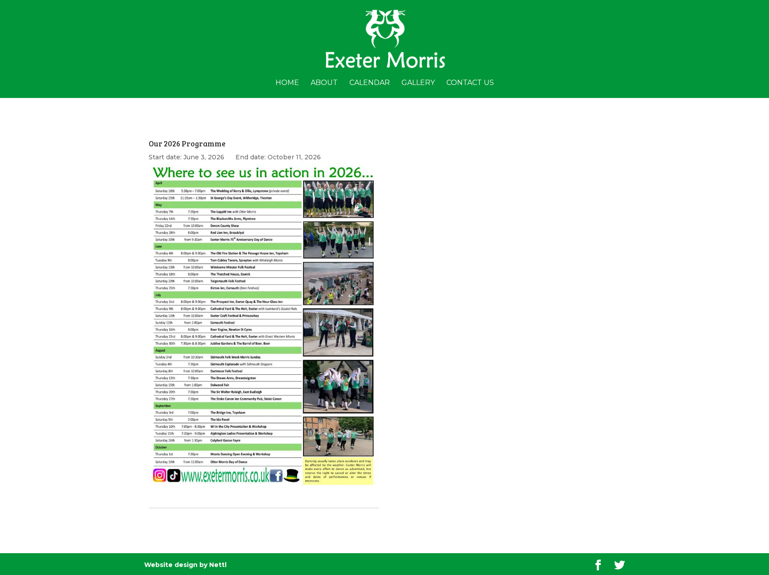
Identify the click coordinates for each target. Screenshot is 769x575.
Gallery (418, 83)
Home (287, 83)
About (324, 83)
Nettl (218, 565)
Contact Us (470, 83)
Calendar (369, 83)
